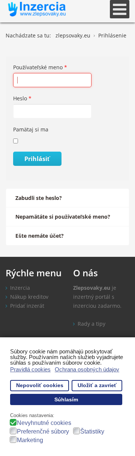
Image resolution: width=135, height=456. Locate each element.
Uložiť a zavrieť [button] (97, 385)
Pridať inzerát (27, 305)
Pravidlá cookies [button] (30, 369)
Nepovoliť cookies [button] (39, 385)
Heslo (22, 98)
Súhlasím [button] (66, 399)
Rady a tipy (91, 323)
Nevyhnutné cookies (44, 423)
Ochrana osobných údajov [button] (87, 369)
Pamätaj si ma (30, 129)
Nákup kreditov (29, 296)
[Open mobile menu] (119, 9)
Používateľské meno (40, 67)
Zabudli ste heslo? (38, 197)
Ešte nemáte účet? (39, 235)
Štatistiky (92, 431)
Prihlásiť (37, 159)
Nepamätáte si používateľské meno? (62, 216)
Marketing (30, 440)
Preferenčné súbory (43, 431)
